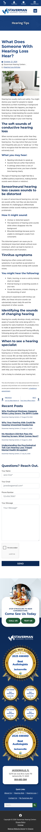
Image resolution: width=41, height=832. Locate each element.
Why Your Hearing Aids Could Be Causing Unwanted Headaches (18, 423)
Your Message (7, 503)
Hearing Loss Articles (12, 67)
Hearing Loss (31, 793)
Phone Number (8, 492)
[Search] (34, 805)
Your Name (6, 471)
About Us (8, 793)
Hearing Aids (19, 793)
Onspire (30, 829)
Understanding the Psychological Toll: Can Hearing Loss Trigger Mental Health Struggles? (19, 447)
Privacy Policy (20, 822)
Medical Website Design (16, 829)
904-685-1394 (20, 779)
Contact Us (12, 798)
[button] (35, 11)
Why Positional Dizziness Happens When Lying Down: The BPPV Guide (20, 412)
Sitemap (21, 825)
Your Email (6, 481)
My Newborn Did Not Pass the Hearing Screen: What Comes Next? (20, 435)
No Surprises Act (26, 798)
